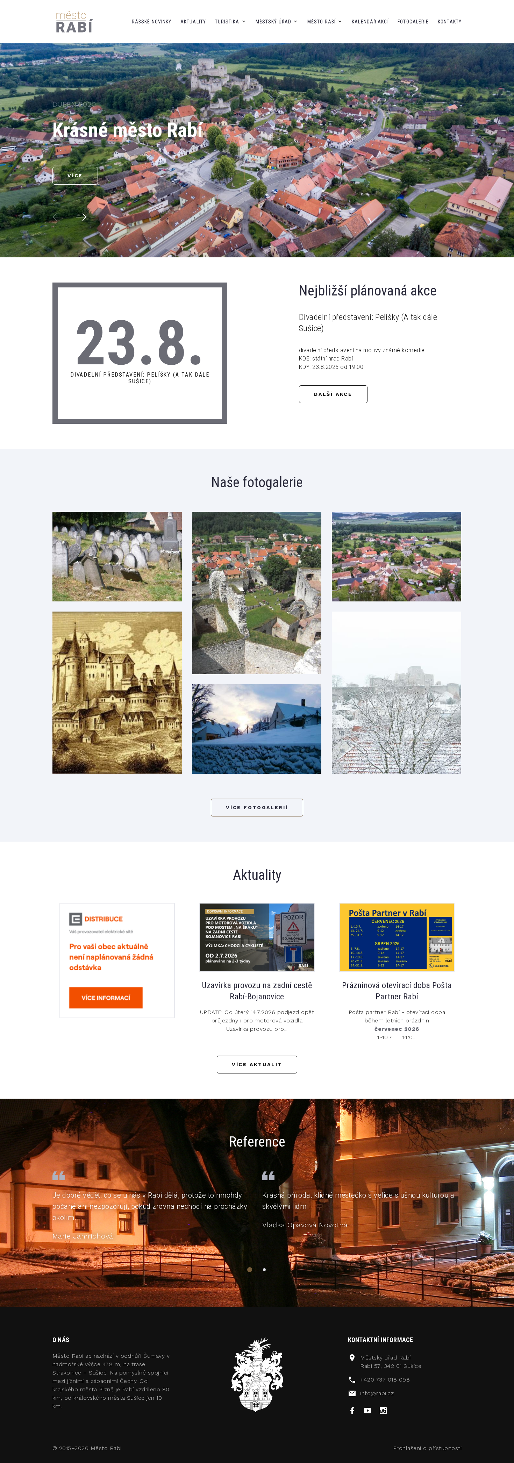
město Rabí (321, 21)
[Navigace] (249, 1269)
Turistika (227, 21)
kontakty (450, 21)
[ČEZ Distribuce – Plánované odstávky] (117, 960)
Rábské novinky (152, 21)
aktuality (193, 21)
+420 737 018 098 (385, 1379)
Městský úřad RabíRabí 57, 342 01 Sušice (390, 1361)
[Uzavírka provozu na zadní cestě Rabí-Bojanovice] (257, 937)
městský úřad (273, 21)
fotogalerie (413, 21)
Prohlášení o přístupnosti (427, 1448)
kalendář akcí (370, 21)
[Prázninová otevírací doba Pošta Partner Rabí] (397, 937)
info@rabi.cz (377, 1393)
